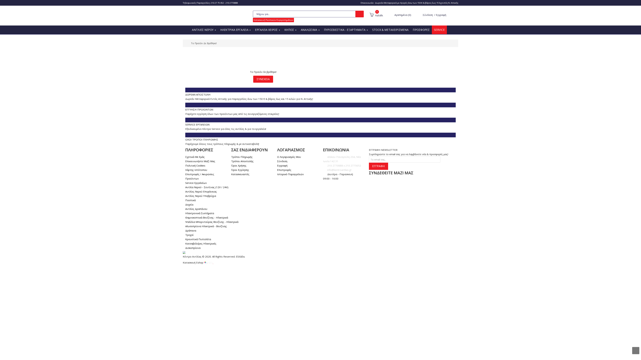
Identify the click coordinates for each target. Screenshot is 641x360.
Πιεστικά (190, 200)
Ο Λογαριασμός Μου (289, 156)
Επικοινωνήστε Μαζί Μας (200, 161)
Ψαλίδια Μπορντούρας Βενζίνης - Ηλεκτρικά (211, 222)
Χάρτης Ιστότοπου (196, 170)
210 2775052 (353, 165)
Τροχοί (189, 234)
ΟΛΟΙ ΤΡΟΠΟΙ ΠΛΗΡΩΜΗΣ (201, 139)
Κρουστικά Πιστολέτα (198, 239)
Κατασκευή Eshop (193, 262)
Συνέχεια (263, 79)
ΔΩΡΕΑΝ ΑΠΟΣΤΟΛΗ (197, 94)
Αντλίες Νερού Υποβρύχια (200, 196)
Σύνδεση (428, 14)
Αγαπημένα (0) (402, 14)
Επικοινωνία (367, 2)
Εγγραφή (441, 14)
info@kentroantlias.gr (339, 170)
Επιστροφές (284, 170)
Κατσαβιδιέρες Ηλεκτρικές (200, 243)
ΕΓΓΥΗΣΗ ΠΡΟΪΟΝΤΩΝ (199, 109)
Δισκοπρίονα (192, 248)
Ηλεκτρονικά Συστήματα (199, 213)
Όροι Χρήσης (238, 165)
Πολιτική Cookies (195, 165)
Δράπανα (190, 230)
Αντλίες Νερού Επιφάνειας (201, 191)
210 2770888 (232, 2)
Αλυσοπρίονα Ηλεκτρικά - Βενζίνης (206, 226)
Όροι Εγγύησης (240, 170)
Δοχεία (189, 204)
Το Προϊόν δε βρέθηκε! (204, 43)
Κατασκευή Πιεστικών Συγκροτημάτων (273, 20)
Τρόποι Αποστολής (242, 161)
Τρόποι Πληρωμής (242, 156)
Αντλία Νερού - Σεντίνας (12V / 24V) (206, 187)
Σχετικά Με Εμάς (195, 156)
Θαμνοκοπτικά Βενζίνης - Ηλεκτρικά (206, 217)
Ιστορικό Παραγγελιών (290, 174)
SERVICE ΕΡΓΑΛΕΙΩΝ (197, 124)
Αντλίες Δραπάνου (196, 208)
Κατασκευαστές (240, 174)
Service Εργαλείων (196, 182)
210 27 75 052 (217, 2)
